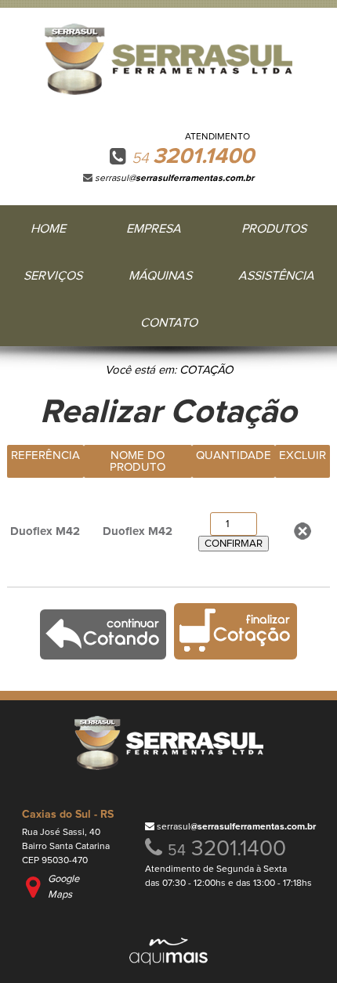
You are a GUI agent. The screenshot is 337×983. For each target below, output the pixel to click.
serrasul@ (174, 178)
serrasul (236, 827)
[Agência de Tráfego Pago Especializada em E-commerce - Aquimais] (168, 961)
